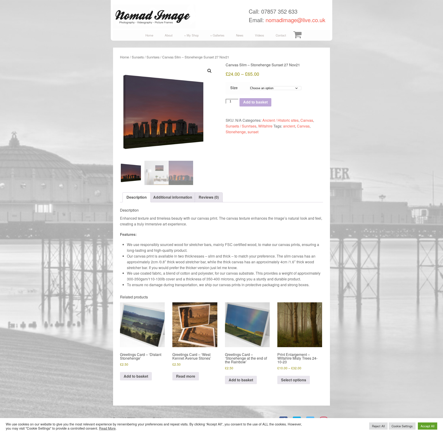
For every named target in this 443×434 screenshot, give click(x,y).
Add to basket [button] (136, 376)
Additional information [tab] (172, 197)
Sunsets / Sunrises (145, 57)
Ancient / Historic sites (280, 120)
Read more (185, 376)
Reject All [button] (378, 426)
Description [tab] (136, 197)
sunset (253, 131)
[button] (209, 71)
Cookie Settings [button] (402, 426)
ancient (289, 126)
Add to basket (255, 102)
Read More (107, 428)
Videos (259, 35)
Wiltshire (265, 126)
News (239, 35)
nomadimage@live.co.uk (295, 20)
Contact (281, 35)
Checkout (297, 35)
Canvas (306, 120)
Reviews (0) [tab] (209, 197)
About (169, 35)
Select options (293, 379)
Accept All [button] (427, 426)
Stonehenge (236, 131)
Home (149, 35)
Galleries (217, 35)
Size (234, 87)
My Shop (191, 35)
